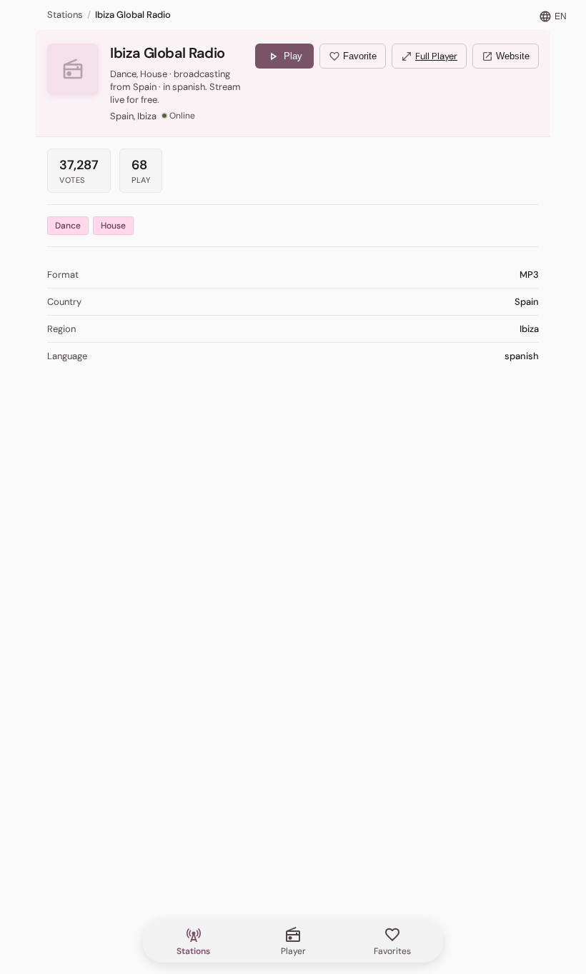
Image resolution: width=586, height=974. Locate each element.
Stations (65, 15)
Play (284, 56)
